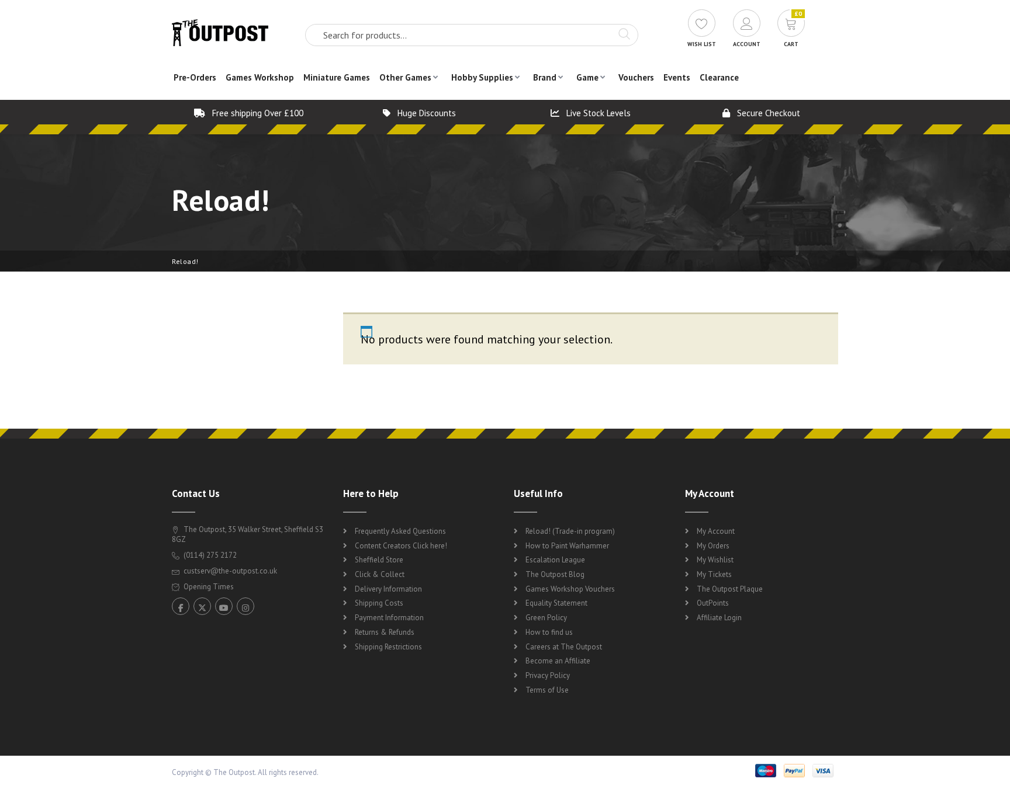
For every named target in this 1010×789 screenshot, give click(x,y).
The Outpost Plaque (730, 589)
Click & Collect (379, 574)
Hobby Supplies (482, 77)
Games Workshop (260, 77)
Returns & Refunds (384, 632)
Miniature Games (336, 77)
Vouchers (636, 77)
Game (587, 77)
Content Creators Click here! (401, 546)
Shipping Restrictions (388, 647)
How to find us (549, 632)
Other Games (405, 77)
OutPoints (713, 603)
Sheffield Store (379, 560)
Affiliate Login (719, 618)
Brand (544, 77)
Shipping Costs (379, 603)
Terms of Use (547, 690)
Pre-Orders (195, 77)
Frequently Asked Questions (400, 531)
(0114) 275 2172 (209, 555)
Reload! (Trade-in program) (570, 531)
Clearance (719, 77)
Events (676, 77)
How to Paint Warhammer (567, 546)
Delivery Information (388, 589)
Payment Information (389, 618)
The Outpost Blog (554, 574)
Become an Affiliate (557, 661)
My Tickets (714, 574)
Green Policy (546, 618)
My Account (716, 531)
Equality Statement (556, 603)
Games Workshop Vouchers (570, 589)
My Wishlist (715, 560)
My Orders (713, 546)
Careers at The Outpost (563, 647)
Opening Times (208, 587)
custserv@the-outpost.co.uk (230, 571)
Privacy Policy (547, 675)
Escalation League (555, 560)
